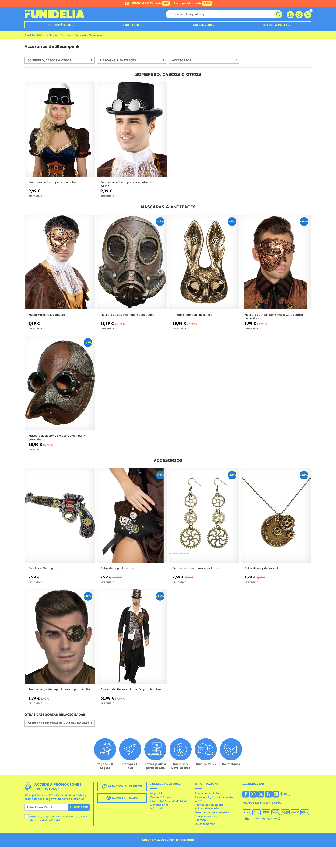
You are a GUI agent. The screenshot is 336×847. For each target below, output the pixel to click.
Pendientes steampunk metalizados (196, 568)
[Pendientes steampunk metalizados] (204, 515)
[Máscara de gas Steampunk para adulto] (132, 262)
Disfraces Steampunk (62, 35)
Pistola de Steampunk (43, 568)
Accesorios (202, 24)
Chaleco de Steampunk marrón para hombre (130, 689)
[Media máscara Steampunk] (60, 262)
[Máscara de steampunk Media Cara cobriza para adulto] (276, 262)
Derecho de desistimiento (212, 812)
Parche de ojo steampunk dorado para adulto (59, 689)
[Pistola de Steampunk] (60, 515)
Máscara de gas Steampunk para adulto (127, 314)
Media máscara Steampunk (47, 314)
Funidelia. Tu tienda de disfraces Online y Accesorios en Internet (54, 14)
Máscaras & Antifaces (118, 60)
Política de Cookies (207, 808)
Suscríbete (79, 807)
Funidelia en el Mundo (209, 793)
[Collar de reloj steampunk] (276, 515)
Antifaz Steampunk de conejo (192, 314)
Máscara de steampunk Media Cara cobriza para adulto (273, 316)
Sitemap (200, 820)
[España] (245, 794)
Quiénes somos (205, 823)
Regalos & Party (274, 24)
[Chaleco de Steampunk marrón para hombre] (132, 636)
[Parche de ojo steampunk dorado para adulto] (60, 636)
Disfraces (130, 24)
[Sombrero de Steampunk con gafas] (60, 129)
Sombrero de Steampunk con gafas (52, 182)
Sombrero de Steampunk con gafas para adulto (127, 184)
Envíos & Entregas (162, 797)
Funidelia (29, 35)
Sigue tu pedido (124, 797)
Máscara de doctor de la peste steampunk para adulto (57, 437)
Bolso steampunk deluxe (117, 568)
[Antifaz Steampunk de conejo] (204, 262)
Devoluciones (159, 805)
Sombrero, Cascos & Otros (49, 60)
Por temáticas (59, 24)
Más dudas (157, 808)
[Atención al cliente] (299, 14)
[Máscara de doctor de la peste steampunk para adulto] (60, 383)
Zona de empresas (207, 816)
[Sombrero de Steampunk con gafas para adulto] (132, 129)
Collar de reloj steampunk (261, 568)
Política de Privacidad (209, 805)
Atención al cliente (124, 786)
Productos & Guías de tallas (168, 801)
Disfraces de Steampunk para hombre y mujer (61, 723)
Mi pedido (156, 793)
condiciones (82, 816)
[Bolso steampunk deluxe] (132, 515)
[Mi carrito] (308, 14)
